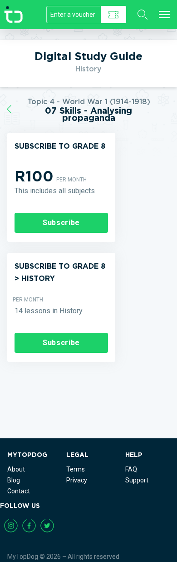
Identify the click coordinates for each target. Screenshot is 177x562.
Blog (13, 480)
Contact (18, 491)
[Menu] (164, 14)
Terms (75, 469)
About (16, 469)
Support (136, 480)
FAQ (131, 469)
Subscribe (61, 222)
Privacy (76, 480)
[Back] (9, 109)
